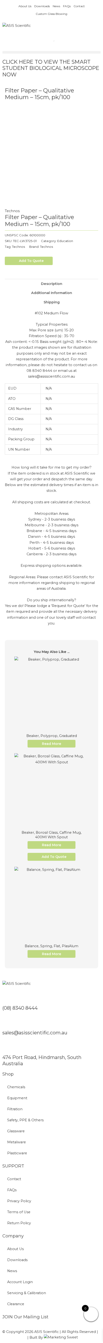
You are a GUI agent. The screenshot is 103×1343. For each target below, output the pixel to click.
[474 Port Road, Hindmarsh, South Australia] (8, 1047)
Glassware (16, 1131)
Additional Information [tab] (51, 293)
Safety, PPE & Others (25, 1120)
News (56, 6)
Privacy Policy (19, 1201)
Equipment (17, 1098)
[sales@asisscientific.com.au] (8, 1022)
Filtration (15, 1109)
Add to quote (31, 261)
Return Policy (19, 1223)
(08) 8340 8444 (20, 1008)
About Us (24, 6)
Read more (51, 744)
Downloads (42, 6)
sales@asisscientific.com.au (34, 1033)
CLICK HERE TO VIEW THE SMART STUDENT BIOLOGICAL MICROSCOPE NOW (50, 68)
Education (65, 241)
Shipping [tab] (52, 302)
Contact (79, 6)
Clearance (15, 1304)
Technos (12, 211)
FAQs (67, 6)
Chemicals (16, 1087)
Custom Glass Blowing (51, 14)
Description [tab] (51, 284)
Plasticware (17, 1153)
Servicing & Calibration (26, 1293)
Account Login (20, 1282)
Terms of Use (18, 1212)
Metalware (16, 1142)
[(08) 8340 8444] (8, 997)
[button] (51, 52)
